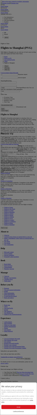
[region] (18, 398)
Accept (18, 407)
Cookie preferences (18, 411)
